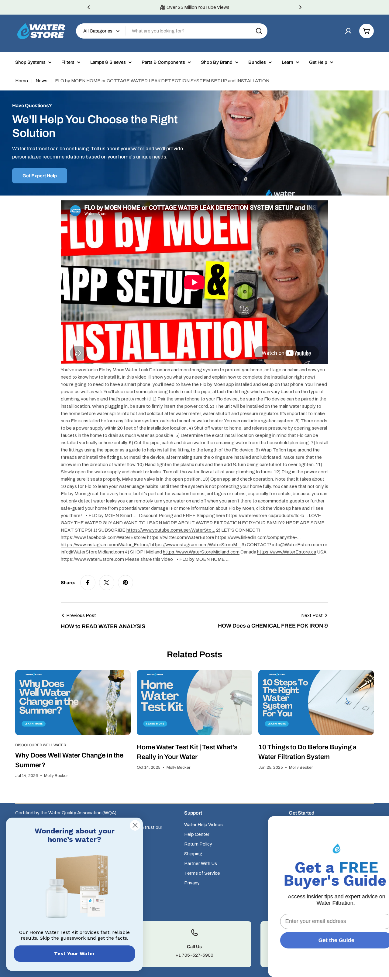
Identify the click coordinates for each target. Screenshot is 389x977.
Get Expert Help (39, 175)
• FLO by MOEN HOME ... (203, 559)
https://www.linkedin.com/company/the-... (258, 537)
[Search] (259, 31)
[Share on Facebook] (87, 582)
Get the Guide (321, 940)
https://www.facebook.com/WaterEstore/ (103, 537)
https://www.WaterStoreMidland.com (201, 552)
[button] (88, 7)
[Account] (348, 31)
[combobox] (171, 31)
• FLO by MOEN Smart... (111, 515)
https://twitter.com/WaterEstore (180, 537)
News (41, 80)
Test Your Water (74, 953)
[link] (74, 888)
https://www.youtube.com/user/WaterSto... (170, 530)
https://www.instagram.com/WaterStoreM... (195, 544)
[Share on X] (106, 582)
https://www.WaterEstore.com (92, 559)
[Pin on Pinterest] (125, 582)
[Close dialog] (135, 825)
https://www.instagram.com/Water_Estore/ (105, 544)
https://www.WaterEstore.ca (286, 552)
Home (21, 80)
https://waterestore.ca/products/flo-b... (267, 515)
